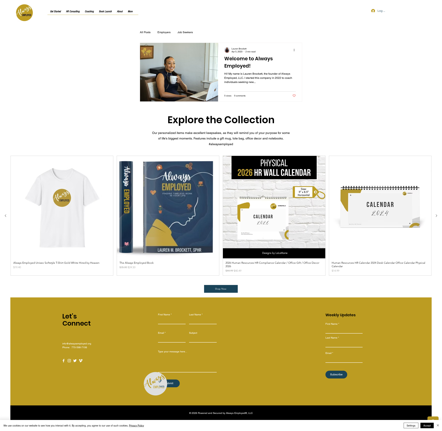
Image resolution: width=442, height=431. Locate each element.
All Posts (145, 32)
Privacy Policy (136, 425)
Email (161, 333)
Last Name (195, 314)
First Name (164, 314)
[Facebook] (63, 360)
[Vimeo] (80, 360)
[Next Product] (436, 216)
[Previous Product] (5, 216)
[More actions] (295, 50)
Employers (164, 32)
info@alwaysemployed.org (76, 343)
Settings (411, 425)
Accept (427, 425)
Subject (193, 333)
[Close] (438, 425)
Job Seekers (185, 32)
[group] (221, 216)
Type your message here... (172, 351)
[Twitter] (75, 360)
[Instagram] (69, 360)
